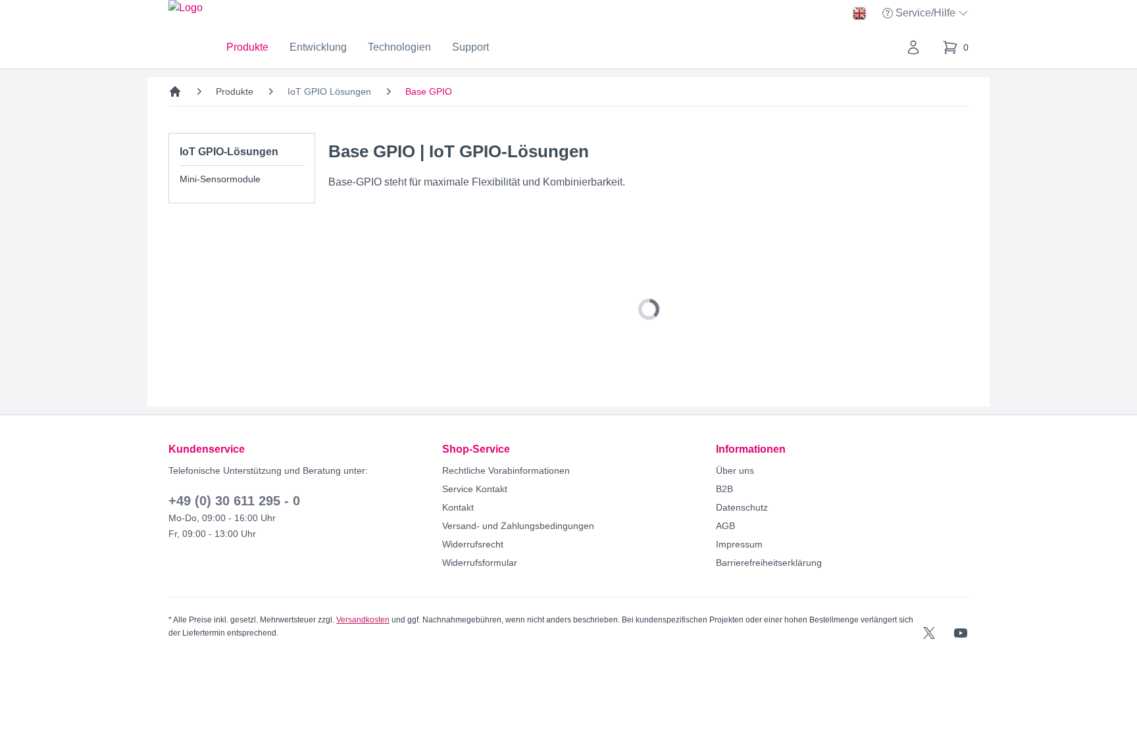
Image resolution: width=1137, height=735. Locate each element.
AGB (725, 525)
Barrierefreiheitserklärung (769, 562)
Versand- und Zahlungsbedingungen (518, 525)
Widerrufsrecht (472, 544)
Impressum (739, 544)
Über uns (735, 470)
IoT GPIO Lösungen (329, 91)
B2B (724, 489)
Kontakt (458, 507)
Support (470, 47)
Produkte (247, 47)
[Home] (175, 91)
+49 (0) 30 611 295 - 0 (234, 501)
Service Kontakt (474, 489)
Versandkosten (363, 619)
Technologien (399, 47)
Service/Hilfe (927, 14)
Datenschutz (742, 507)
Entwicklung (318, 47)
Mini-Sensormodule (220, 179)
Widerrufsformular (479, 562)
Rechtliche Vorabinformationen (506, 470)
